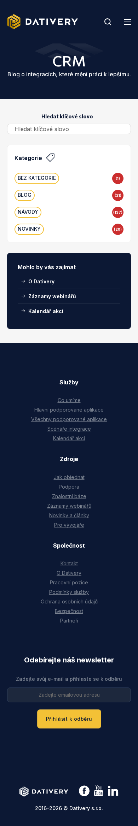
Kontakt (69, 563)
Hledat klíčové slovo (67, 116)
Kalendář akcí (45, 311)
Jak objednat (69, 477)
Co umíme (69, 400)
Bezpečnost (69, 611)
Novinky (29, 229)
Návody (28, 212)
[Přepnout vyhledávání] (108, 22)
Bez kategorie (37, 178)
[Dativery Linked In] (113, 791)
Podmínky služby (69, 592)
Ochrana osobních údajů (69, 601)
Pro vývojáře (69, 525)
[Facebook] (84, 791)
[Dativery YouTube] (98, 791)
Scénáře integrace (69, 429)
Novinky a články (69, 515)
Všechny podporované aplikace (69, 419)
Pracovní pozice (69, 582)
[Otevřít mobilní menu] (127, 22)
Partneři (69, 621)
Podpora (69, 487)
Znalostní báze (69, 496)
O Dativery (41, 281)
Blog (24, 195)
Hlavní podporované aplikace (69, 410)
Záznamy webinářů (52, 296)
